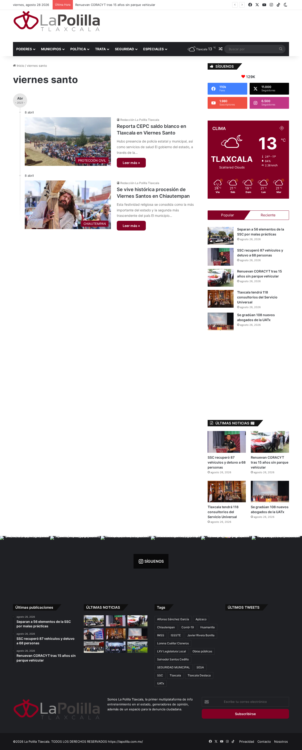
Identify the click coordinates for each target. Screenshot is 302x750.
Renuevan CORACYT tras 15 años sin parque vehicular (269, 462)
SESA (200, 667)
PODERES (24, 49)
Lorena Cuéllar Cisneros (173, 643)
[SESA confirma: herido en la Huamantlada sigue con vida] (137, 647)
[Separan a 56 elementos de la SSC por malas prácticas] (221, 236)
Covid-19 (187, 627)
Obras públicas (202, 651)
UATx (160, 683)
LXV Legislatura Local (171, 651)
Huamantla (207, 627)
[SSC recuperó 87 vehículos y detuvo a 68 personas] (221, 257)
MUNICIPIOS (51, 49)
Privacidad (246, 741)
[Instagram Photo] (25, 561)
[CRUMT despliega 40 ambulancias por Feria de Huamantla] (94, 634)
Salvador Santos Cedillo (173, 659)
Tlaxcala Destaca (199, 675)
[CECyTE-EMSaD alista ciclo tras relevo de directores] (94, 647)
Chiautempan (166, 627)
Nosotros (281, 741)
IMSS (160, 635)
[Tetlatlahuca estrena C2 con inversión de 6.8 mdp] (116, 647)
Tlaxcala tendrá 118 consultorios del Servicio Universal (115, 5)
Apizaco (201, 619)
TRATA (100, 49)
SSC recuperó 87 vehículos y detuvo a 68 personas (227, 462)
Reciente (268, 215)
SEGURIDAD (124, 49)
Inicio (20, 65)
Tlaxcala (175, 675)
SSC (160, 675)
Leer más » (131, 163)
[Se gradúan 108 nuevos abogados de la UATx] (221, 321)
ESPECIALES (153, 49)
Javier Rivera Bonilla (200, 635)
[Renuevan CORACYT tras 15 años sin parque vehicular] (221, 278)
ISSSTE (176, 635)
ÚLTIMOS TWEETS (244, 607)
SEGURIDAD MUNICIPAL (173, 667)
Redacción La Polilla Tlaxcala (139, 120)
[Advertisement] (198, 25)
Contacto (264, 741)
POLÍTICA (78, 49)
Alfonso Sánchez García (173, 619)
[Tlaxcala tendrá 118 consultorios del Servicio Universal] (221, 299)
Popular (227, 215)
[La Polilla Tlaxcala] (56, 21)
